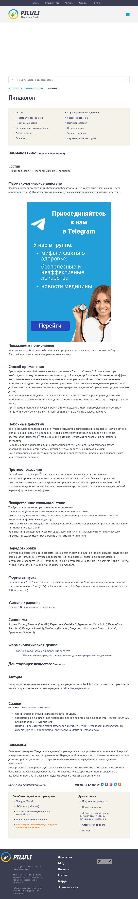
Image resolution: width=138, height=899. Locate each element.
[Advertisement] (69, 47)
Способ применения (77, 117)
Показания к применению (29, 117)
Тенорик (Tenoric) (25, 801)
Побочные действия (26, 122)
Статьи (62, 875)
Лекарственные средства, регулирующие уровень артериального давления (67, 655)
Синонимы (21, 138)
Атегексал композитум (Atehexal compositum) (33, 813)
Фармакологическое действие (83, 112)
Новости (63, 869)
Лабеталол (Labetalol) (27, 806)
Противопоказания (77, 122)
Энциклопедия (68, 887)
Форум (62, 881)
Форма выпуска (24, 133)
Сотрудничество (52, 3)
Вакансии (83, 3)
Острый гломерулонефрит (23, 474)
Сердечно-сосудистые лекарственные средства (42, 650)
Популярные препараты (94, 801)
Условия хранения (76, 133)
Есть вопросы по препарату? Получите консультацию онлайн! (36, 826)
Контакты (69, 3)
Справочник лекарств (34, 88)
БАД (61, 863)
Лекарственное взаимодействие (33, 128)
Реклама (96, 3)
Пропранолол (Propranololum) (32, 819)
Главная (36, 3)
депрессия (31, 436)
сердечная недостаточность (66, 478)
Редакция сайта (79, 688)
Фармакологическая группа (81, 138)
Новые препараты (91, 807)
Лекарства (65, 857)
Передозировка (75, 128)
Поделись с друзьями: (87, 784)
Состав (19, 112)
